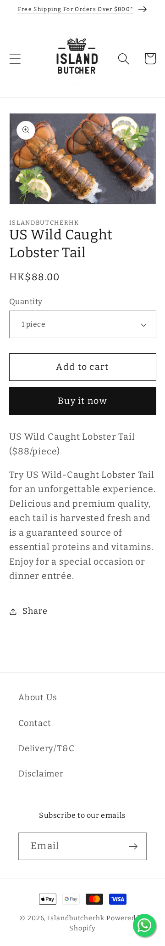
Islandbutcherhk (76, 918)
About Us (37, 697)
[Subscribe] (133, 847)
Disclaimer (41, 774)
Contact (34, 723)
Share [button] (34, 611)
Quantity (26, 301)
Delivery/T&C (46, 748)
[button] (15, 58)
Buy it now (82, 401)
